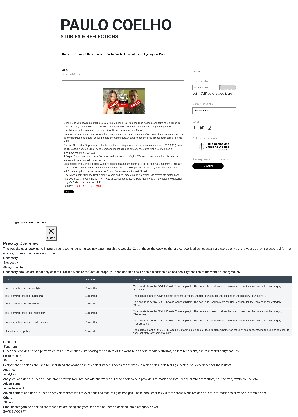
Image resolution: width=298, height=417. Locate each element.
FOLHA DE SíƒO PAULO (89, 186)
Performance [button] (12, 356)
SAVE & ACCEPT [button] (14, 411)
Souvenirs (208, 166)
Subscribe (228, 89)
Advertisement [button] (13, 384)
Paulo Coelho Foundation (122, 54)
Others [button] (7, 397)
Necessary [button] (10, 258)
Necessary (11, 262)
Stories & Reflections (88, 54)
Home (66, 54)
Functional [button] (10, 342)
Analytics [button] (9, 370)
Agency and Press (155, 54)
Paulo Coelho (116, 25)
